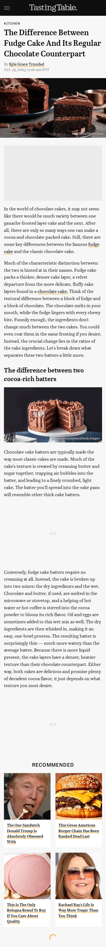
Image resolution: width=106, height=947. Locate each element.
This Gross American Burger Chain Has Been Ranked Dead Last (78, 831)
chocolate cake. (52, 291)
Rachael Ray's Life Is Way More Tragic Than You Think (78, 910)
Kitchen (12, 23)
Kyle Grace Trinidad (26, 64)
